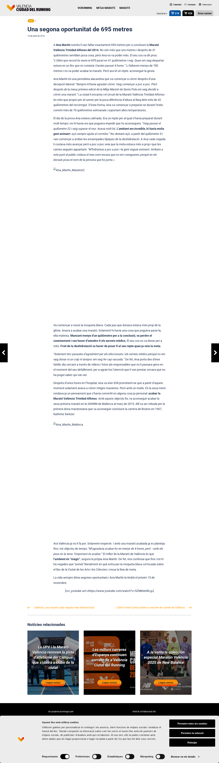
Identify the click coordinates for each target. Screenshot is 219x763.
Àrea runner (204, 13)
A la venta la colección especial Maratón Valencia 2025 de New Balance (166, 657)
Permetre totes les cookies (192, 723)
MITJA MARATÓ (105, 7)
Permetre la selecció (192, 733)
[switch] (96, 756)
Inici (31, 21)
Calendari (177, 5)
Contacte (191, 5)
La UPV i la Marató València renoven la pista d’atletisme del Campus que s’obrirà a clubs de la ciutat (53, 657)
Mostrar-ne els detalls (183, 756)
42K (189, 13)
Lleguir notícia (53, 683)
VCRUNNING (85, 7)
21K (176, 13)
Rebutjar (192, 742)
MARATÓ (124, 7)
